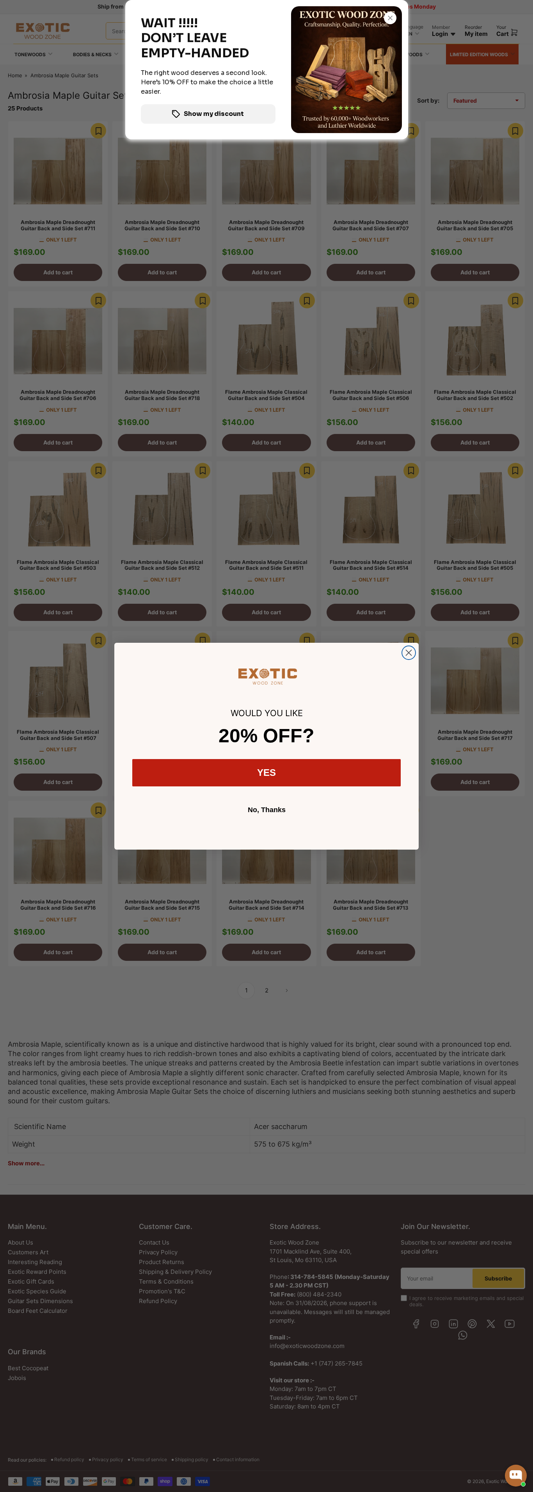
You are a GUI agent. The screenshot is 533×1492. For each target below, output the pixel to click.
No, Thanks (267, 810)
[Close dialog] (409, 653)
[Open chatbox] (516, 1476)
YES (266, 772)
